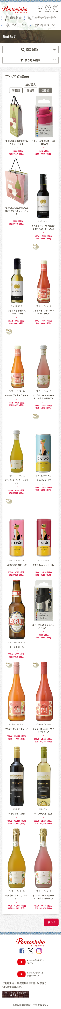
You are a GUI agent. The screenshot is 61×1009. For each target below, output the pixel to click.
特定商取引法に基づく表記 (32, 983)
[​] (22, 951)
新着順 (16, 90)
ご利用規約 (9, 983)
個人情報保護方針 (13, 986)
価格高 (30, 90)
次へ (50, 922)
